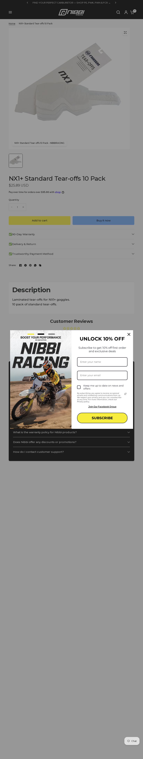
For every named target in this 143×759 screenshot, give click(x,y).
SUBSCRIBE (102, 418)
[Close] (129, 334)
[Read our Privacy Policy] (125, 394)
